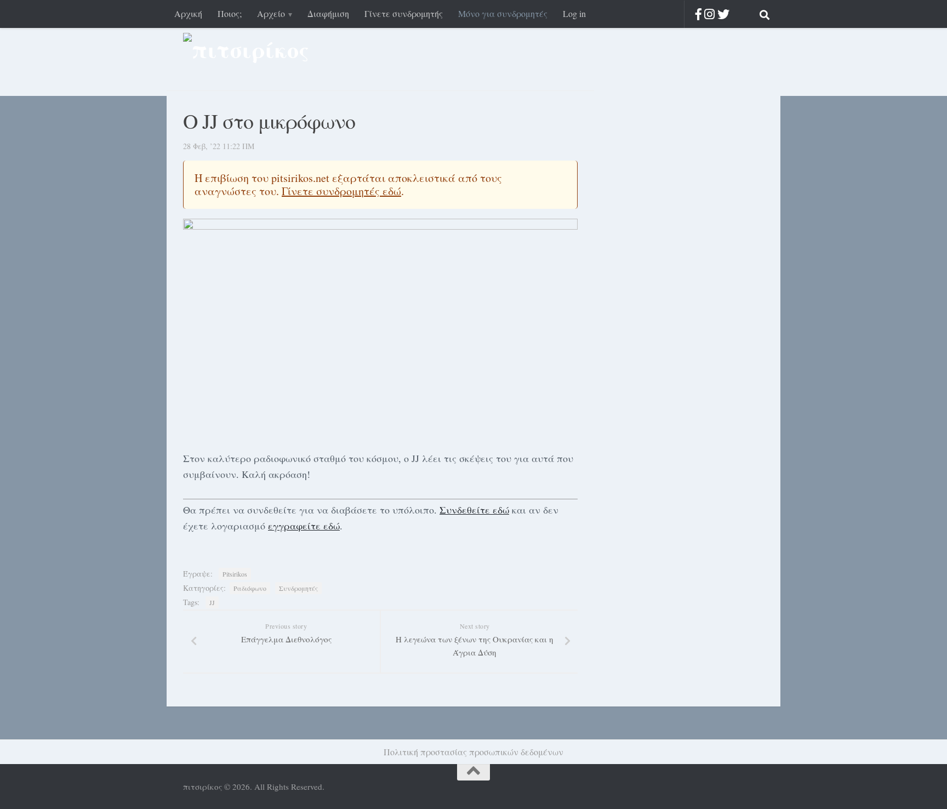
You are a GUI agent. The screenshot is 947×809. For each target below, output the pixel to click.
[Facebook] (698, 14)
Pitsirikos (235, 573)
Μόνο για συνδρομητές (502, 13)
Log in (574, 13)
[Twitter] (723, 14)
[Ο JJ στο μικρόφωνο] (380, 330)
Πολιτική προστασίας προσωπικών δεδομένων (473, 751)
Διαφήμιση (328, 13)
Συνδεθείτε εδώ (474, 509)
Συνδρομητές (298, 588)
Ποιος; (230, 13)
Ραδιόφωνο (249, 588)
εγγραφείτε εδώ (304, 525)
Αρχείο (271, 13)
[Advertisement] (676, 257)
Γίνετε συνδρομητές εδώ (341, 191)
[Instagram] (709, 14)
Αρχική (188, 13)
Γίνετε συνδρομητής (403, 13)
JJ (212, 602)
